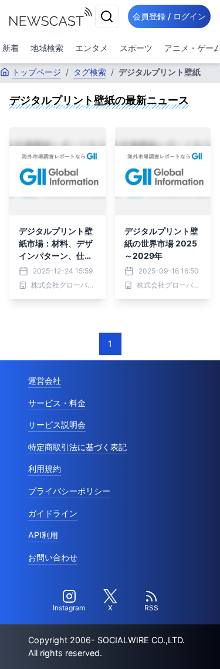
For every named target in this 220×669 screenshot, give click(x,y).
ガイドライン (52, 513)
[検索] (107, 16)
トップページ (36, 72)
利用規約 (44, 469)
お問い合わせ (52, 557)
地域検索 (47, 48)
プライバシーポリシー (69, 491)
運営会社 (44, 381)
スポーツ (136, 48)
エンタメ (91, 48)
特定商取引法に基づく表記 (77, 447)
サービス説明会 (57, 425)
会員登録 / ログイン (169, 16)
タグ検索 (89, 72)
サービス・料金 (57, 403)
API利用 (43, 535)
